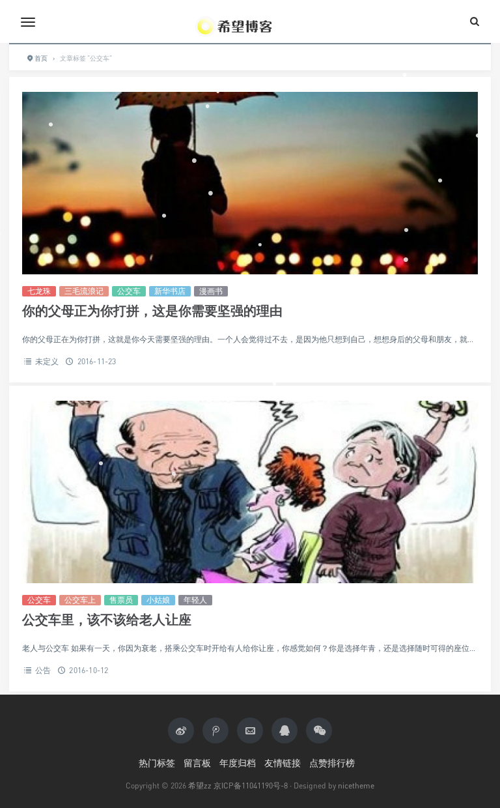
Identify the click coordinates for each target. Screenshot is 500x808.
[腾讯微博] (215, 730)
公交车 (129, 291)
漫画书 (211, 291)
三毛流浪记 (84, 291)
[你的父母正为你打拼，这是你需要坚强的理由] (250, 183)
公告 (43, 670)
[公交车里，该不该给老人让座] (250, 492)
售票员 (121, 600)
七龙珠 (39, 291)
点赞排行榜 (332, 762)
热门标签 (157, 762)
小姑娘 (158, 600)
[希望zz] (250, 21)
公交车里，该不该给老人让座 (106, 619)
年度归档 (237, 762)
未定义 (47, 361)
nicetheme (356, 785)
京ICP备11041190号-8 (251, 785)
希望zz (200, 785)
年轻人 (195, 600)
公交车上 (80, 600)
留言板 (197, 762)
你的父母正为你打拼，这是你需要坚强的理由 (152, 310)
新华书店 (170, 291)
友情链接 (282, 762)
